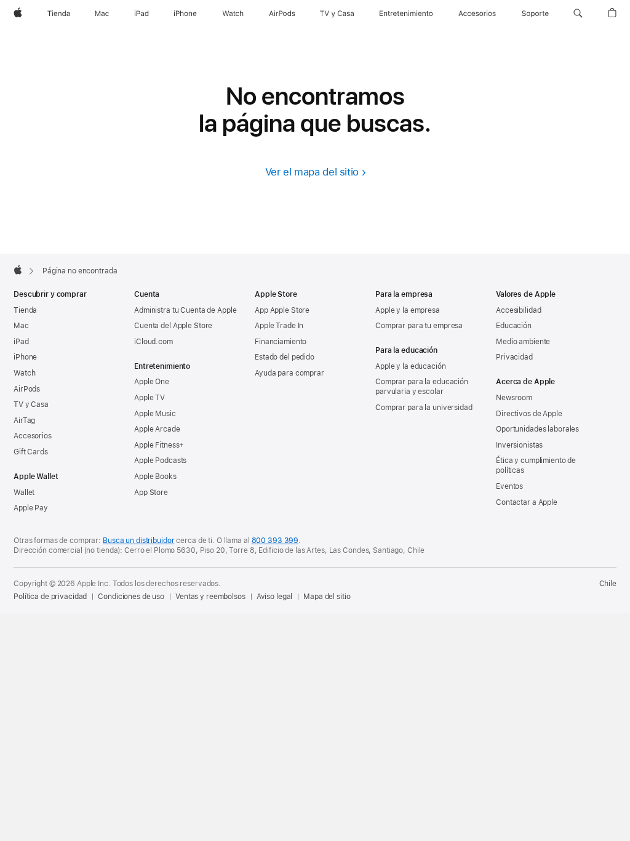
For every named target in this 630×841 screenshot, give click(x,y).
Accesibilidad (518, 310)
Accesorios (33, 436)
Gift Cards (31, 452)
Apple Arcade (157, 429)
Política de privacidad (50, 596)
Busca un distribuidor (138, 540)
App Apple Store (282, 310)
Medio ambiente (523, 341)
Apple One (151, 381)
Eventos (509, 486)
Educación (514, 325)
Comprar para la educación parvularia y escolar (421, 386)
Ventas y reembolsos (210, 596)
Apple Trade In (279, 325)
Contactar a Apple (526, 502)
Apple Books (155, 476)
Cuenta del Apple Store (173, 325)
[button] (578, 13)
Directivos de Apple (529, 413)
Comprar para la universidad (423, 407)
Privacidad (514, 357)
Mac (21, 325)
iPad (21, 341)
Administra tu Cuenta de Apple (185, 310)
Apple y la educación (410, 366)
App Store (151, 492)
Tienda (25, 310)
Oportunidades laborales (537, 429)
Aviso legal (275, 596)
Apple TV (149, 397)
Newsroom (514, 397)
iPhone (25, 357)
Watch (24, 373)
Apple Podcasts (160, 460)
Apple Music (155, 413)
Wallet (24, 492)
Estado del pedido (284, 357)
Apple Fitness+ (159, 445)
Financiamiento (280, 341)
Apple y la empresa (407, 310)
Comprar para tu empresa (419, 325)
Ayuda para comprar (289, 373)
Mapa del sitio (326, 596)
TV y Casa (31, 404)
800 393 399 (275, 540)
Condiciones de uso (131, 596)
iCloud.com (153, 341)
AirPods (27, 389)
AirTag (24, 420)
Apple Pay (31, 508)
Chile (607, 583)
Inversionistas (519, 445)
